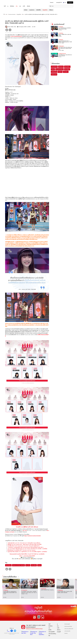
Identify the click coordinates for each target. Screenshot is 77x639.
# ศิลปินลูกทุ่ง (61, 46)
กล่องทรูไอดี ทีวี (59, 2)
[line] (8, 631)
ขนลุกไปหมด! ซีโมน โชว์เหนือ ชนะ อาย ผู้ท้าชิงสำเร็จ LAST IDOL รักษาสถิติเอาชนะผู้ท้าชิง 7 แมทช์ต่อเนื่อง (27, 551)
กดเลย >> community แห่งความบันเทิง (27, 556)
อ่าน (16, 6)
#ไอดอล (39, 565)
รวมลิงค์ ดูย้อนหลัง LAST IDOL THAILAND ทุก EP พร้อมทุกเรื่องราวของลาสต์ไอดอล (24, 543)
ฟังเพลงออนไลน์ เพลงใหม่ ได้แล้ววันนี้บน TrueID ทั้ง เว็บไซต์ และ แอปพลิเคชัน (27, 554)
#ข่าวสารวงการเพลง (59, 69)
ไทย (23, 14)
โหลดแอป (51, 2)
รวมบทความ (31, 10)
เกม (20, 6)
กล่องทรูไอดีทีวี (52, 631)
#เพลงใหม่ (60, 71)
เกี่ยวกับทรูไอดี (67, 624)
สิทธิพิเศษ (12, 6)
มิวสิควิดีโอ (38, 10)
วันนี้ (5, 6)
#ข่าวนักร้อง (66, 71)
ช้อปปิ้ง (50, 630)
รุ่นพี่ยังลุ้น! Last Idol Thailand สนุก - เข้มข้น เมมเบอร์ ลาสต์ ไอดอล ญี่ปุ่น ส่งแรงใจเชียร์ (25, 544)
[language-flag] (63, 2)
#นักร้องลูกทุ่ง (54, 71)
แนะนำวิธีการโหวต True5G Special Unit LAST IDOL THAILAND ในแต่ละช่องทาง (24, 546)
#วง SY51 (28, 565)
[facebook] (11, 631)
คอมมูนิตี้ (59, 631)
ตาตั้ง (24, 6)
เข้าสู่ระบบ (70, 2)
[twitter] (15, 631)
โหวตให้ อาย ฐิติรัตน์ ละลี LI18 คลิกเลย (27, 527)
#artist (53, 69)
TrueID (7, 2)
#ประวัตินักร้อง (8, 565)
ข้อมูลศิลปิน (45, 10)
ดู (57, 624)
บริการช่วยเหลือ (67, 631)
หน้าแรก (25, 10)
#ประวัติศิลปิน (67, 69)
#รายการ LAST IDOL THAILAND (18, 565)
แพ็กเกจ (58, 630)
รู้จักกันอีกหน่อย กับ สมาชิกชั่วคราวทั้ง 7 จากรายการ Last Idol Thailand (21, 550)
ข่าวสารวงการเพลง (11, 14)
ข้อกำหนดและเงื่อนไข (68, 626)
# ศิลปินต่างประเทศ (62, 53)
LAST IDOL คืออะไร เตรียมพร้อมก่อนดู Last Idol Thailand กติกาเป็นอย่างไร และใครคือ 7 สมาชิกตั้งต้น (27, 548)
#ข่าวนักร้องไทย (54, 66)
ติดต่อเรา (66, 633)
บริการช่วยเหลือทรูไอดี (52, 634)
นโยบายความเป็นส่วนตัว (68, 628)
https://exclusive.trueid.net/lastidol (32, 536)
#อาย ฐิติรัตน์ (33, 565)
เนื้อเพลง (51, 10)
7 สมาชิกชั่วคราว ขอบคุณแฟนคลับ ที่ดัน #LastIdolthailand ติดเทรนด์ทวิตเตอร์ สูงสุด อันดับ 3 (26, 547)
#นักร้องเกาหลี (54, 74)
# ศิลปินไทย (60, 26)
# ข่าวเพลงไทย (24, 590)
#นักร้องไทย (61, 66)
